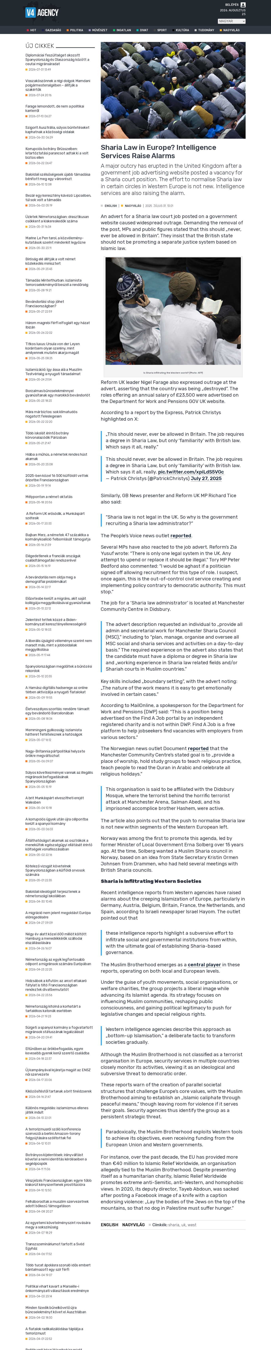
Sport (162, 30)
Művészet (100, 30)
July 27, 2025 (206, 478)
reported (180, 535)
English (111, 206)
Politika (76, 30)
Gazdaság (53, 30)
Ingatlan (124, 30)
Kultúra (182, 30)
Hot (33, 30)
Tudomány (206, 30)
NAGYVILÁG (133, 206)
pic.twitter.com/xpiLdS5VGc (191, 472)
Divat (144, 30)
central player (204, 964)
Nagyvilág (231, 30)
